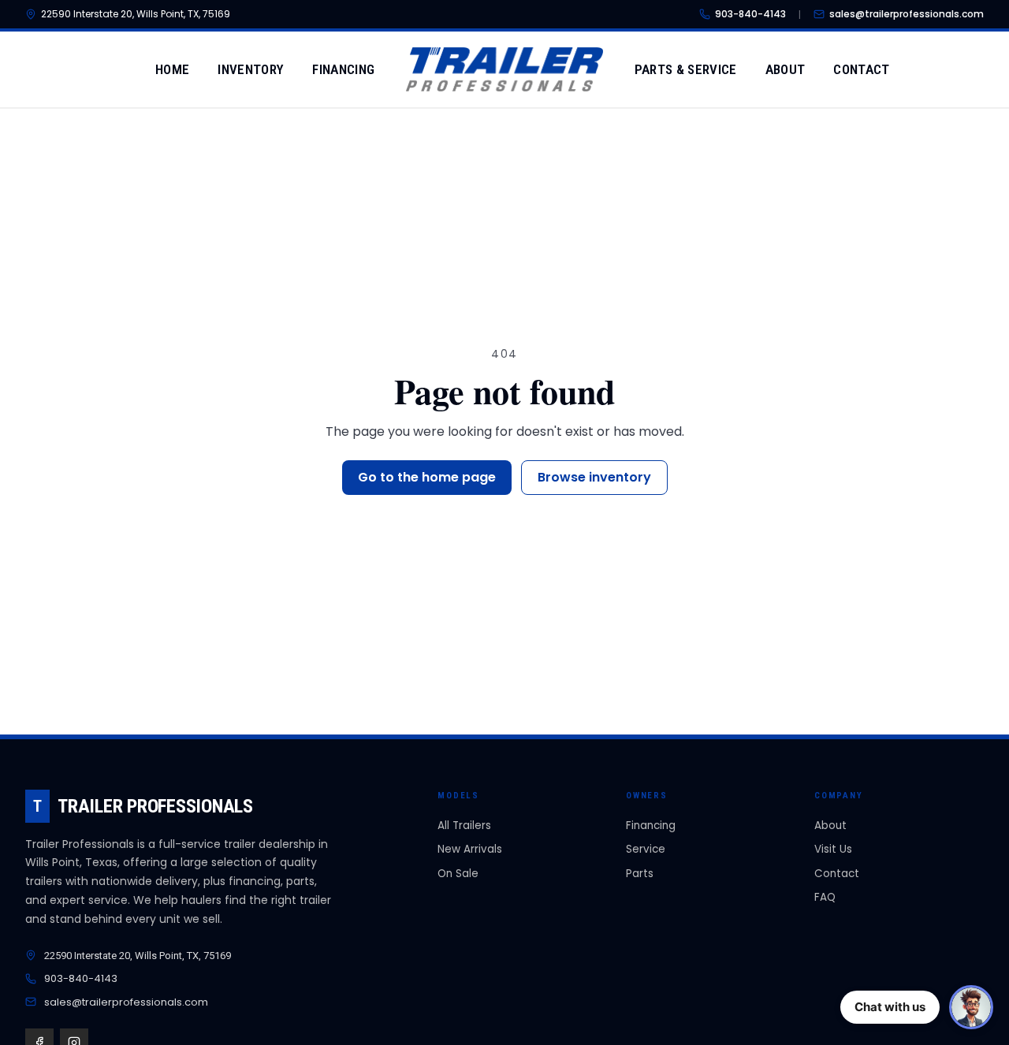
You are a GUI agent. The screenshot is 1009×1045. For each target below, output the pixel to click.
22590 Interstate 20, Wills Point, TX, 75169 (135, 13)
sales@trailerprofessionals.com (906, 13)
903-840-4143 (750, 13)
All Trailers (464, 825)
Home (172, 69)
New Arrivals (469, 849)
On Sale (457, 873)
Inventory (251, 69)
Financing (343, 69)
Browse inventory (594, 477)
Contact (861, 69)
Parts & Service (686, 69)
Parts (639, 873)
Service (645, 849)
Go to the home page (427, 477)
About (785, 69)
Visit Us (833, 849)
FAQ (825, 897)
